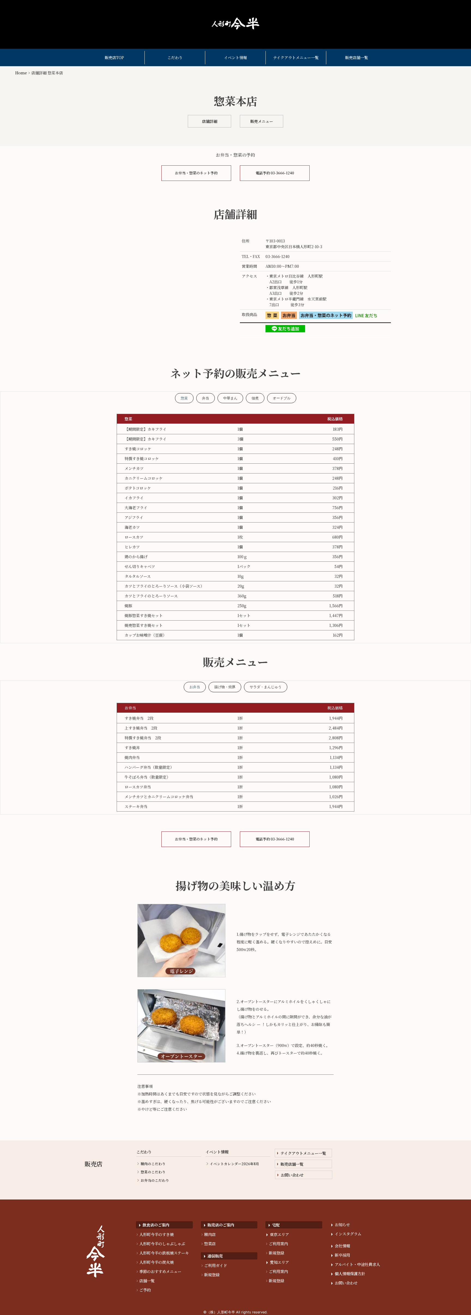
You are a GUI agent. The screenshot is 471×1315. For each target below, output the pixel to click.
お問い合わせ (292, 1175)
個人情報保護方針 (348, 1273)
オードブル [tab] (282, 398)
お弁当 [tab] (194, 687)
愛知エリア (277, 1262)
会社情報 (340, 1246)
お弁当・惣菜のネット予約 (196, 172)
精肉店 (208, 1234)
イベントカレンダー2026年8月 (234, 1164)
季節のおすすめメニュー (159, 1271)
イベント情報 (235, 57)
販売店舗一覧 (356, 57)
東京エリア (277, 1234)
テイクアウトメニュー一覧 (296, 57)
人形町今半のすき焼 (155, 1234)
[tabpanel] (235, 527)
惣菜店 (208, 1243)
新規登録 (210, 1274)
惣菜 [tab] (184, 398)
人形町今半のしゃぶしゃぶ (161, 1243)
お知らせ (340, 1224)
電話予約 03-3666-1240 (275, 172)
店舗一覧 (146, 1280)
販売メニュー (261, 121)
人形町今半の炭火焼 (155, 1262)
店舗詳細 (209, 121)
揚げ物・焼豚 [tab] (224, 687)
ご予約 (144, 1290)
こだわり (175, 57)
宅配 (274, 1225)
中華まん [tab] (230, 398)
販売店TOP (114, 57)
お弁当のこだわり (155, 1180)
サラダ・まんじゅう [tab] (266, 687)
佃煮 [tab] (255, 398)
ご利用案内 (277, 1243)
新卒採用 (340, 1255)
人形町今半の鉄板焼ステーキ (163, 1253)
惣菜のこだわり (153, 1172)
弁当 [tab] (205, 398)
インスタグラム (346, 1234)
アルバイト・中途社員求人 (355, 1264)
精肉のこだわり (153, 1164)
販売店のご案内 (219, 1225)
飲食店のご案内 (154, 1225)
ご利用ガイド (214, 1265)
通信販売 (213, 1256)
